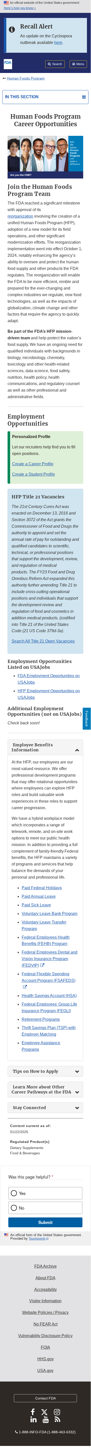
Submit (45, 1222)
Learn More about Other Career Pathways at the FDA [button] (42, 1089)
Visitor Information (45, 1301)
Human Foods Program (26, 78)
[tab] (45, 747)
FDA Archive (45, 1266)
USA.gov (45, 1370)
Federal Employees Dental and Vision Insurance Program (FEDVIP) (49, 958)
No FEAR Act (45, 1324)
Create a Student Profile (33, 474)
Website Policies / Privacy (45, 1312)
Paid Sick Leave (36, 905)
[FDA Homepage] (8, 64)
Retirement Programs (41, 1019)
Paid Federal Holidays (42, 888)
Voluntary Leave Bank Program (49, 913)
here (58, 42)
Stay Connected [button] (30, 1107)
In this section (22, 97)
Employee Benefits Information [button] (32, 747)
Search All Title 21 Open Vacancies (43, 641)
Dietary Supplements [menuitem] (26, 1148)
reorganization (20, 216)
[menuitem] (45, 1131)
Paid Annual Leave (39, 896)
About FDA (45, 1278)
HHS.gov (45, 1359)
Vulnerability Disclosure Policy (45, 1336)
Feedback (87, 719)
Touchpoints (37, 1238)
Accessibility (45, 1289)
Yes (22, 1193)
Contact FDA (45, 1398)
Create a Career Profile (32, 464)
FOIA (45, 1347)
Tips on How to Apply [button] (35, 1071)
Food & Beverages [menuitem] (25, 1153)
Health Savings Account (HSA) (49, 995)
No (21, 1208)
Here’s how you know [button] (19, 8)
